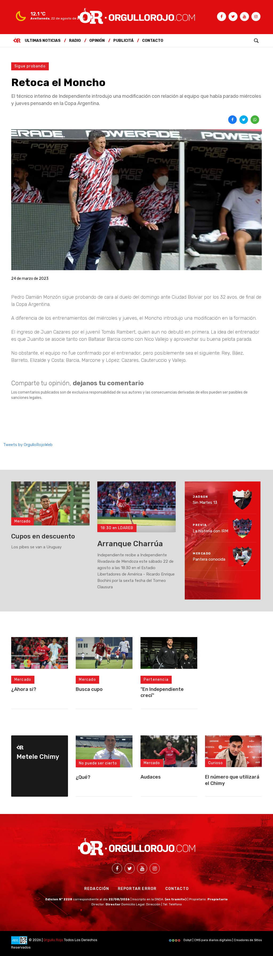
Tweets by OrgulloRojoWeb (28, 444)
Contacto (152, 40)
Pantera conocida (209, 559)
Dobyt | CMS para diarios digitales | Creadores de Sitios (222, 940)
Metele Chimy (38, 756)
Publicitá (123, 40)
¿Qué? (83, 777)
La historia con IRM (210, 530)
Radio (75, 40)
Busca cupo (89, 689)
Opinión (97, 40)
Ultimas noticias (43, 40)
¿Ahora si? (23, 689)
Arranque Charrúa (130, 543)
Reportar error (137, 888)
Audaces (150, 777)
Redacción (96, 888)
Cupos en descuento (43, 536)
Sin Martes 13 (205, 502)
